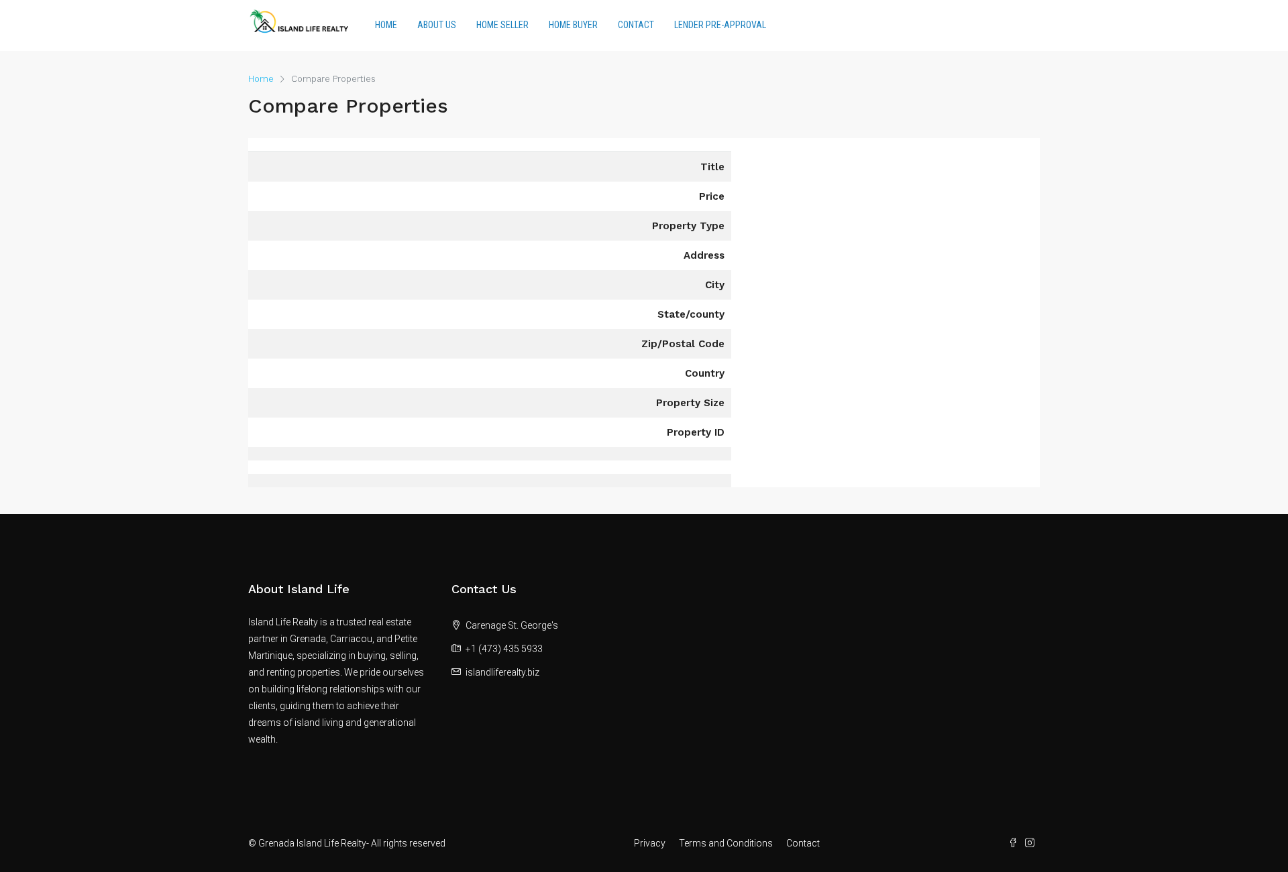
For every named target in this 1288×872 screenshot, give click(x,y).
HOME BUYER (573, 24)
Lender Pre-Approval (720, 24)
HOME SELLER (502, 24)
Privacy (649, 843)
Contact (636, 24)
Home (386, 24)
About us (436, 24)
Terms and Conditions (726, 843)
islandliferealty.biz (502, 672)
